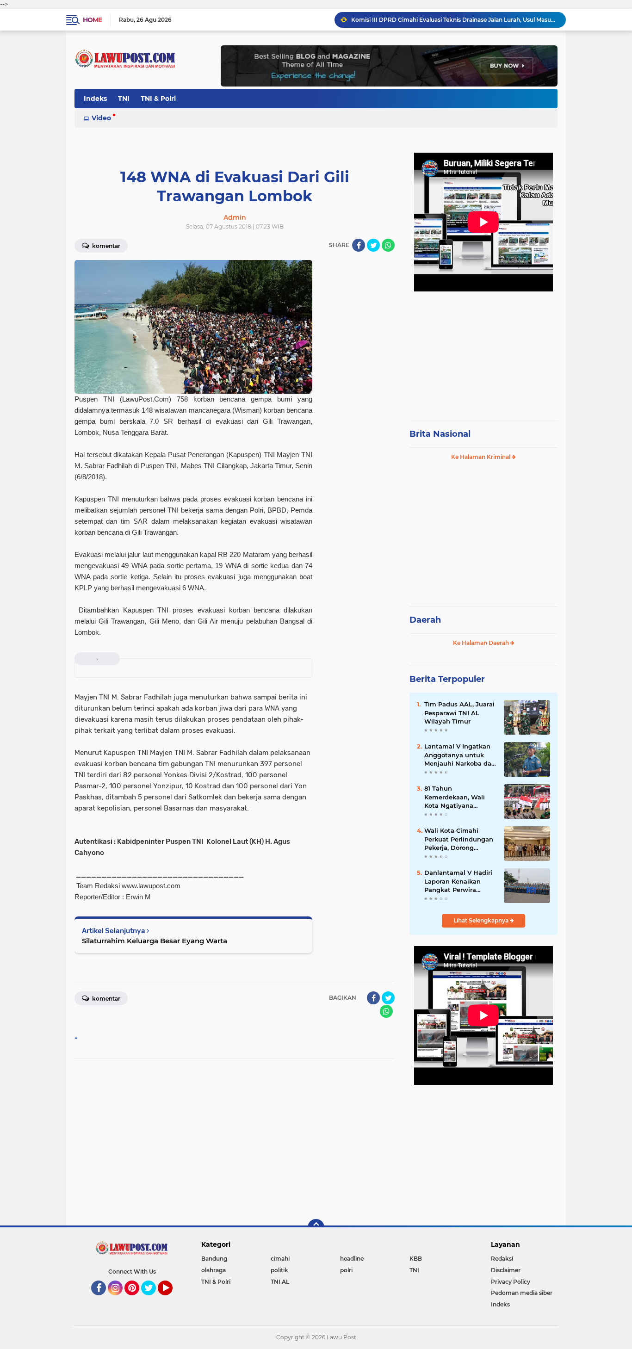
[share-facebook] (358, 245)
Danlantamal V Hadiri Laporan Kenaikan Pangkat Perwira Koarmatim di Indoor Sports (458, 881)
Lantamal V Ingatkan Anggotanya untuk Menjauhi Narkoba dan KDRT (460, 755)
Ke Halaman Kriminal (481, 456)
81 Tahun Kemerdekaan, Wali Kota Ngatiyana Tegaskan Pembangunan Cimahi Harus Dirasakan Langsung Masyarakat (459, 797)
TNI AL (280, 1281)
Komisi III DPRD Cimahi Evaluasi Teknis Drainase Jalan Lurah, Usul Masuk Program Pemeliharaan (454, 19)
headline (352, 1258)
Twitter (152, 1299)
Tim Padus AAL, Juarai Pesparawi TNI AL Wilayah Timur (459, 712)
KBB (415, 1258)
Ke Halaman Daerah (481, 642)
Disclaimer (505, 1270)
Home (92, 20)
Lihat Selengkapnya (481, 920)
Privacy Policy (510, 1281)
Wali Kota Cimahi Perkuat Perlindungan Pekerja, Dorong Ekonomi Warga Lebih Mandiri (459, 839)
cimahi (280, 1258)
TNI (124, 98)
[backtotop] (316, 1227)
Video (101, 118)
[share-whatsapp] (388, 245)
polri (346, 1270)
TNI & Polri (158, 98)
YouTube (171, 1299)
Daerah (425, 620)
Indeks (95, 98)
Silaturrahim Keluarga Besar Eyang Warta (154, 940)
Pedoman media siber (521, 1292)
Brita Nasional (440, 434)
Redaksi (502, 1258)
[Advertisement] (483, 351)
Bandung (214, 1258)
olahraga (213, 1270)
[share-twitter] (373, 245)
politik (279, 1270)
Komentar (105, 245)
